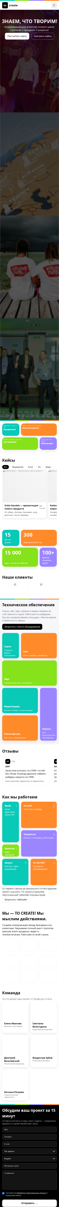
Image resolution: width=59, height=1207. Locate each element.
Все (5, 467)
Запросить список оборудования (22, 626)
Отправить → (29, 1203)
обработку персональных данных (31, 1193)
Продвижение (17, 467)
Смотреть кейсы (43, 36)
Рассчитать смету (17, 36)
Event (30, 467)
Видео (48, 467)
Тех (39, 467)
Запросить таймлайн (16, 899)
